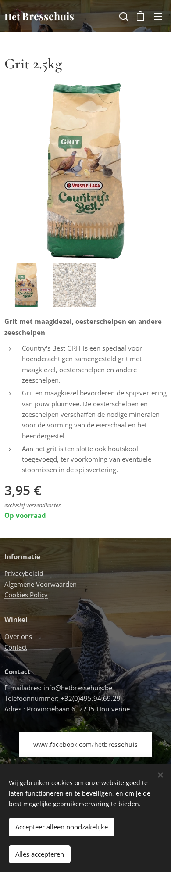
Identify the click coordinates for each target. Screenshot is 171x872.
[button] (123, 16)
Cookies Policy (26, 594)
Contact (15, 646)
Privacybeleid (23, 573)
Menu (158, 16)
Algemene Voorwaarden (40, 584)
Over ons (18, 636)
